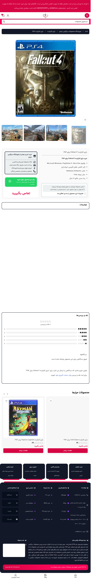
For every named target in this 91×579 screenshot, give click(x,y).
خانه (86, 31)
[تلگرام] (17, 503)
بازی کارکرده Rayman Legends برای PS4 (29, 440)
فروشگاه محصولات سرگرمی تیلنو (70, 31)
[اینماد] (14, 550)
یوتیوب (9, 511)
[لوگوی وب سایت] (45, 15)
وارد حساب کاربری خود (63, 375)
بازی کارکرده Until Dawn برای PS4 (76, 440)
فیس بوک (9, 519)
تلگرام (9, 503)
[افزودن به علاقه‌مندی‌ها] (51, 401)
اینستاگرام (9, 495)
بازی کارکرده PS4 (37, 31)
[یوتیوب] (17, 511)
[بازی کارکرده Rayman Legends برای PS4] (23, 418)
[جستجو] (4, 21)
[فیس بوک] (17, 519)
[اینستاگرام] (17, 495)
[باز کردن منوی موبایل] (87, 15)
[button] (7, 394)
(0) (77, 443)
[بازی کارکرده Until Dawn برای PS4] (68, 418)
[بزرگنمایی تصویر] (85, 119)
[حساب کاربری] (8, 15)
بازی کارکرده (51, 31)
